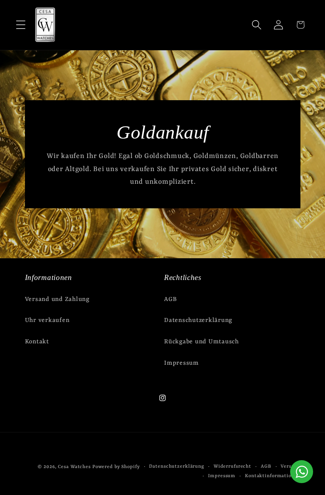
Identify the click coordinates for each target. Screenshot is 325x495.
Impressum (181, 363)
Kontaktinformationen (272, 476)
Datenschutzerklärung (198, 320)
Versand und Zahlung (57, 299)
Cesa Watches (74, 467)
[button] (21, 25)
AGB (170, 299)
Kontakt (37, 341)
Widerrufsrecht (232, 466)
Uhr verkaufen (47, 320)
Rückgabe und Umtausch (201, 341)
